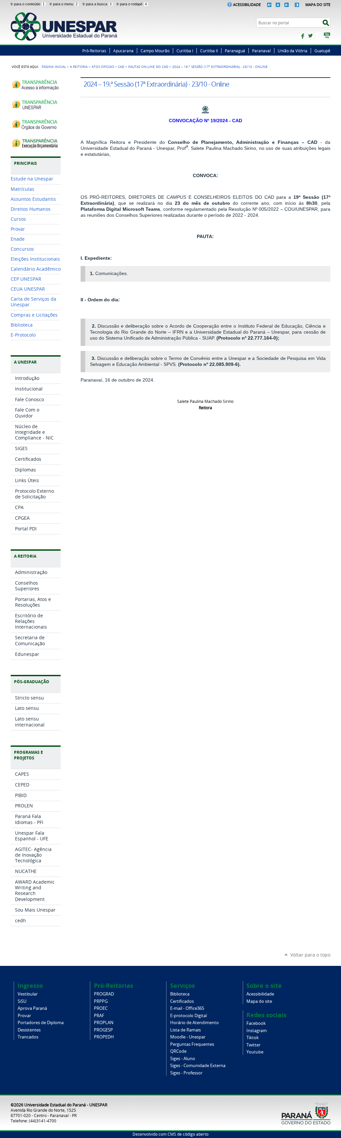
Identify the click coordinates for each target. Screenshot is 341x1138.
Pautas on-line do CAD (148, 66)
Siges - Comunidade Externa (197, 1065)
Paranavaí (261, 50)
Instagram (318, 35)
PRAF (99, 1015)
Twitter (310, 35)
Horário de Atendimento (194, 1022)
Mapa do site (259, 1001)
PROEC (101, 1008)
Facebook (302, 35)
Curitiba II (209, 50)
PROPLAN (104, 1022)
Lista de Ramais (185, 1030)
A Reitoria (79, 66)
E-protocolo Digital (188, 1015)
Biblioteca (179, 994)
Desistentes (29, 1030)
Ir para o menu (64, 4)
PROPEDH (104, 1037)
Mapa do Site (317, 4)
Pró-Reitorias (94, 50)
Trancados (28, 1037)
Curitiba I (184, 50)
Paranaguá (235, 50)
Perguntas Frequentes (192, 1044)
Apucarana (123, 50)
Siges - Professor (186, 1073)
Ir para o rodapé (132, 4)
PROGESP (103, 1030)
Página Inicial (54, 66)
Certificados (182, 1001)
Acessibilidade (247, 4)
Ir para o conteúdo (28, 4)
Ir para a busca (97, 4)
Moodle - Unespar (187, 1037)
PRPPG (101, 1001)
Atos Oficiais (103, 66)
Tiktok (252, 1037)
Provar (24, 1015)
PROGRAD (104, 994)
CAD (121, 66)
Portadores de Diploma (41, 1022)
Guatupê (322, 50)
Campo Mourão (155, 50)
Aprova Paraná (32, 1008)
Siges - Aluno (182, 1058)
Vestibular (28, 994)
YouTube (327, 35)
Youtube (254, 1052)
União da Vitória (292, 50)
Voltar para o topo (310, 955)
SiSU (22, 1001)
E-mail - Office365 (187, 1008)
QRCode (178, 1051)
